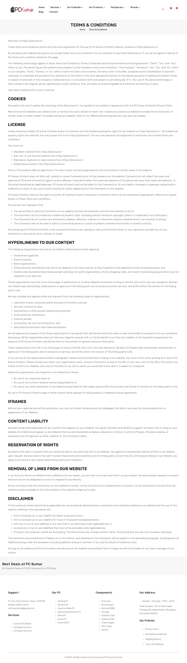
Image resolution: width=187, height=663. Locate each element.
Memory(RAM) (108, 608)
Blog (41, 12)
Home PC (62, 619)
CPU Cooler (107, 626)
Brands (135, 7)
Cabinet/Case (108, 619)
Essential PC (63, 622)
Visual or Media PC (66, 608)
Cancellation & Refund (156, 634)
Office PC (62, 615)
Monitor (105, 630)
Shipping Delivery (153, 639)
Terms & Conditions (154, 644)
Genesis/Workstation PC (69, 612)
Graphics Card (108, 615)
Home (41, 7)
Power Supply (108, 622)
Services (55, 7)
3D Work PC (63, 605)
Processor (106, 601)
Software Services (23, 631)
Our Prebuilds (74, 7)
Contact (53, 12)
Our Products (96, 7)
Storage (105, 612)
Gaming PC (63, 601)
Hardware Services (23, 627)
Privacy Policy (152, 629)
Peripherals (117, 7)
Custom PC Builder (22, 623)
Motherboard (108, 605)
